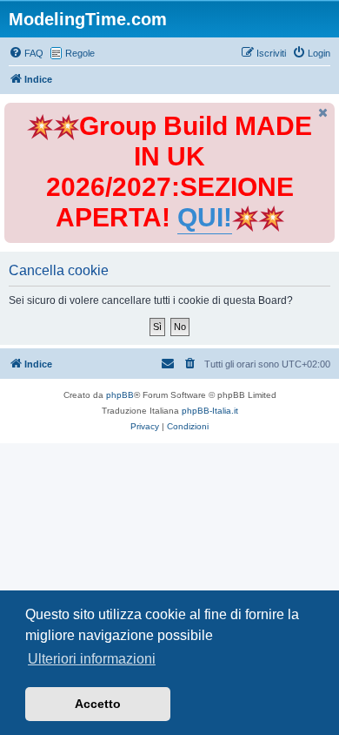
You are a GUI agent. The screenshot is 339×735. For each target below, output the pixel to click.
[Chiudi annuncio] (323, 112)
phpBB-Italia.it (210, 410)
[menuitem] (26, 53)
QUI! (204, 217)
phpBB (120, 395)
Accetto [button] (98, 704)
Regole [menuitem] (80, 53)
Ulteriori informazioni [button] (92, 658)
